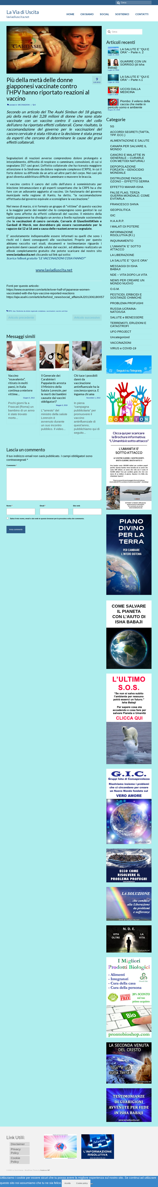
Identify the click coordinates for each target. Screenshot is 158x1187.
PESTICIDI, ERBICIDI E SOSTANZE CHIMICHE (126, 296)
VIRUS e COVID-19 (123, 348)
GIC (112, 215)
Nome (9, 506)
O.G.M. (115, 289)
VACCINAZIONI (24, 105)
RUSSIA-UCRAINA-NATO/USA (123, 310)
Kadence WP (45, 1170)
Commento (11, 465)
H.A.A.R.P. (117, 221)
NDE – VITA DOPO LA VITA (128, 274)
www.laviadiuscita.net (54, 270)
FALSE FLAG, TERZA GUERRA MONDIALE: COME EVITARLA (130, 195)
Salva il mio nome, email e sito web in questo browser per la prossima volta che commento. (47, 518)
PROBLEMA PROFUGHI (126, 303)
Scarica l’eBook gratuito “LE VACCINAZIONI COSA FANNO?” (45, 258)
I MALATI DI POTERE (124, 226)
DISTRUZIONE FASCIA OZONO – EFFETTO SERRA (129, 180)
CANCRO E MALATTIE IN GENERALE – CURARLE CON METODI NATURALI (127, 158)
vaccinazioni (50, 311)
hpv (14, 311)
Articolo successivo (87, 317)
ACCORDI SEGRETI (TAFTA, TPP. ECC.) (130, 133)
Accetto (67, 1183)
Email (42, 506)
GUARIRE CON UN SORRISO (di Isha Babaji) (127, 64)
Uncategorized (120, 337)
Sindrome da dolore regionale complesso (31, 311)
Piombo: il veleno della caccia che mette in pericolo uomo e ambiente (129, 104)
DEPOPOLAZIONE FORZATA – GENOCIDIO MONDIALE (127, 169)
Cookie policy (82, 1183)
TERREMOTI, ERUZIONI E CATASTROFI (128, 324)
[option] (21, 384)
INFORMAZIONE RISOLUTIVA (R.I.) (122, 233)
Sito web (76, 506)
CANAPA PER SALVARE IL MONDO (128, 148)
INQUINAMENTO (121, 240)
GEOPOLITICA (120, 209)
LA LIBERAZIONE (122, 255)
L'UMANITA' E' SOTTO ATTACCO (125, 248)
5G (112, 126)
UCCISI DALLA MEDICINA (130, 90)
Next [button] (99, 391)
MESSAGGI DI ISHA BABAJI (123, 267)
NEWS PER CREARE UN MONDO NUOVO (127, 282)
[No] (91, 1183)
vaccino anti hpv (62, 311)
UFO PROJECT (120, 331)
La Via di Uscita (22, 12)
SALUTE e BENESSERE (126, 317)
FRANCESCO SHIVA (124, 204)
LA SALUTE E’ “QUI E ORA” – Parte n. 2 (134, 51)
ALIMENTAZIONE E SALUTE (129, 140)
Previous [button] (9, 391)
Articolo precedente (21, 317)
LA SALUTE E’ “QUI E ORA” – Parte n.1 (134, 78)
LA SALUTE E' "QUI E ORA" (129, 260)
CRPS (10, 311)
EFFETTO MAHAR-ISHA (126, 187)
